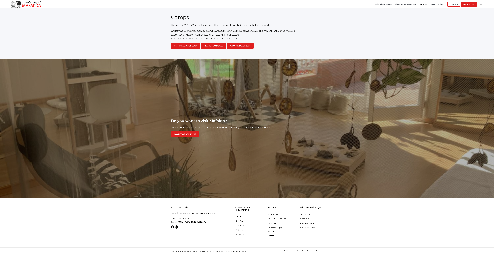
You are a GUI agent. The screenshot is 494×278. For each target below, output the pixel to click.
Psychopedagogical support (276, 229)
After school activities (277, 219)
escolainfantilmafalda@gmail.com (188, 222)
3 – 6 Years (240, 234)
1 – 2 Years (240, 225)
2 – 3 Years (240, 230)
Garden (239, 216)
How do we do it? (307, 223)
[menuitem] (384, 4)
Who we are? (305, 214)
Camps (271, 236)
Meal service (273, 214)
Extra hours (272, 223)
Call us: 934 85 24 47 (181, 218)
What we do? (305, 219)
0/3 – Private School (308, 228)
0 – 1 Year (239, 221)
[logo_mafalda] (26, 4)
